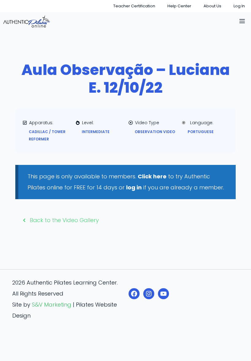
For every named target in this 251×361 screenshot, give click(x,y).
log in (134, 187)
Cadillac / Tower (47, 131)
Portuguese (201, 131)
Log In (239, 6)
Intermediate (96, 131)
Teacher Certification (134, 6)
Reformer (39, 139)
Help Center (179, 6)
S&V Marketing (51, 304)
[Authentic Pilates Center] (26, 21)
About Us (212, 6)
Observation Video (155, 131)
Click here (152, 176)
